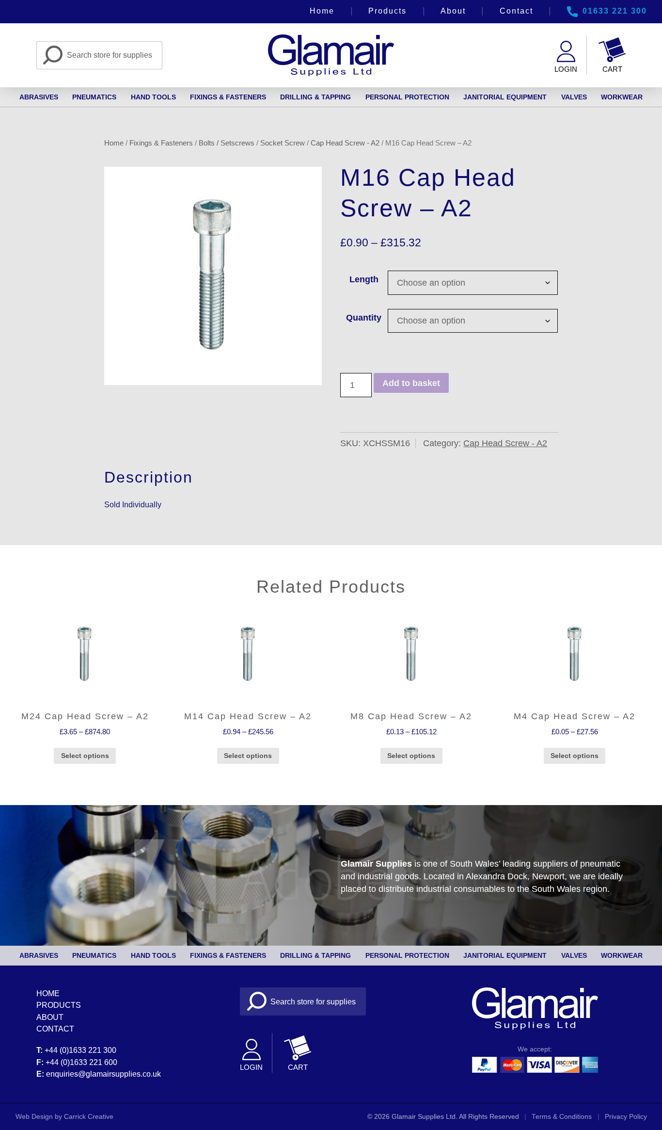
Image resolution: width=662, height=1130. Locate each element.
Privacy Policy (626, 1116)
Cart (612, 69)
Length (363, 279)
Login (565, 69)
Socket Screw (282, 143)
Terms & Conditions (562, 1116)
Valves (574, 97)
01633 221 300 (615, 10)
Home (322, 10)
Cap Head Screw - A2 (345, 143)
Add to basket (411, 383)
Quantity (363, 318)
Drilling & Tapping (315, 97)
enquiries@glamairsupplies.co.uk (103, 1073)
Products (387, 10)
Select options (85, 755)
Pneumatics (94, 97)
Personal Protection (407, 97)
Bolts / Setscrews (226, 143)
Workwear (622, 97)
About (453, 10)
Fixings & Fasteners (228, 97)
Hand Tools (153, 97)
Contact (516, 10)
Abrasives (38, 97)
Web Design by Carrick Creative (64, 1116)
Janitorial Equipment (505, 97)
